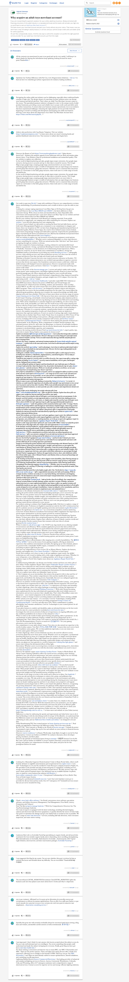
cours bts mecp (37, 288)
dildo (26, 60)
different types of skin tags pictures (40, 334)
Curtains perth (35, 479)
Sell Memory (51, 773)
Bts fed (33, 203)
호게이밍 (65, 924)
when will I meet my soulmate (48, 665)
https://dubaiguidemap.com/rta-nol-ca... (29, 710)
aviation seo (38, 510)
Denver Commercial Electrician (44, 959)
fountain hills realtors (50, 491)
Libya (56, 614)
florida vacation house (29, 523)
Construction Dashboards (38, 281)
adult (38, 40)
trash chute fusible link (26, 948)
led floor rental (68, 319)
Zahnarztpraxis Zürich (33, 320)
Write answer (63, 44)
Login (27, 3)
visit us (72, 78)
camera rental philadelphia (25, 239)
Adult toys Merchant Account (35, 25)
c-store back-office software (29, 800)
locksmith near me (40, 779)
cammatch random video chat (26, 687)
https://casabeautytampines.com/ (27, 134)
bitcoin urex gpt (58, 727)
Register (34, 3)
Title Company (52, 580)
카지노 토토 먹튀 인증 (48, 627)
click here (45, 585)
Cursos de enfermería (57, 436)
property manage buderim (35, 806)
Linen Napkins (45, 235)
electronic (32, 40)
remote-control (15, 40)
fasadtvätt (71, 674)
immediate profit (21, 691)
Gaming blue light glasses (64, 642)
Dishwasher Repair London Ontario (63, 564)
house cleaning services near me (60, 723)
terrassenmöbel (64, 425)
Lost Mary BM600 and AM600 (41, 211)
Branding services (60, 252)
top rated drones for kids (54, 330)
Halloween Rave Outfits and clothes (47, 720)
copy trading (33, 347)
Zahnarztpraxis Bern (37, 353)
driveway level (39, 373)
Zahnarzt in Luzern (58, 381)
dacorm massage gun (41, 269)
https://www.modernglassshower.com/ (48, 153)
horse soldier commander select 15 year (29, 775)
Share (37, 44)
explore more (68, 411)
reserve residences (28, 733)
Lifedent (57, 663)
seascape (53, 739)
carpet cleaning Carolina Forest (46, 652)
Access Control (33, 360)
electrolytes (26, 650)
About (61, 3)
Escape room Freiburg (44, 438)
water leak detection (33, 815)
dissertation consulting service (36, 905)
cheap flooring (43, 464)
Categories (43, 3)
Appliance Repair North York (48, 421)
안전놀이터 (55, 621)
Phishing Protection (46, 589)
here (47, 266)
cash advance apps (34, 525)
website (18, 222)
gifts (27, 40)
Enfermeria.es (20, 432)
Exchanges (53, 3)
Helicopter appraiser (22, 404)
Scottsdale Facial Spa (65, 841)
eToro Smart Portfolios (41, 551)
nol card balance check (39, 701)
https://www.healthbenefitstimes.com (28, 392)
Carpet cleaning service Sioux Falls (27, 296)
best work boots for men (55, 610)
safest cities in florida (34, 534)
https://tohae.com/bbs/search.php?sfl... (29, 114)
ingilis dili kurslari (71, 508)
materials (22, 40)
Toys (98, 11)
